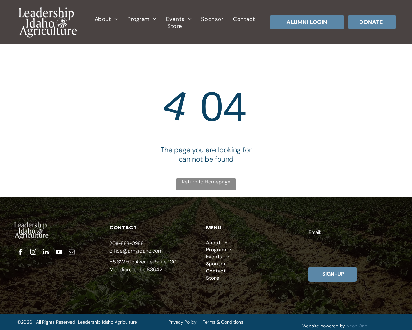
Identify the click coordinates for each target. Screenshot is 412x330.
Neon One (356, 326)
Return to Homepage (206, 181)
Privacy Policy (182, 322)
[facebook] (20, 252)
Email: (315, 232)
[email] (72, 252)
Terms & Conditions (223, 322)
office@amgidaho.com (136, 250)
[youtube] (59, 252)
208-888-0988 (126, 243)
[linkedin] (46, 252)
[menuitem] (106, 18)
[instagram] (33, 252)
